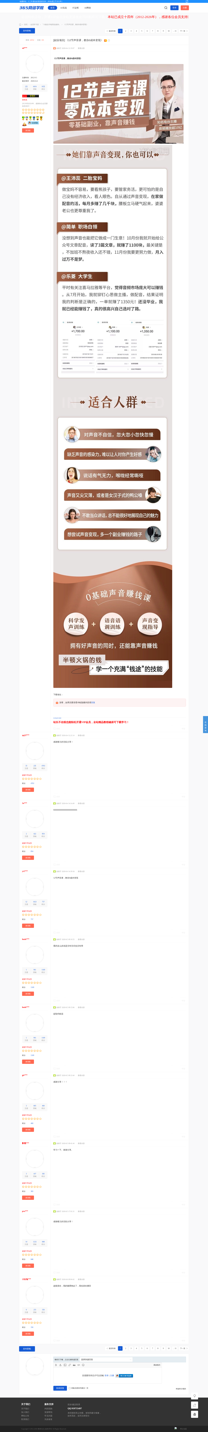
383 (43, 1174)
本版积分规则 (181, 1389)
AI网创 (87, 8)
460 (43, 1106)
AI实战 (63, 8)
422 (35, 834)
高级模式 (157, 1365)
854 (43, 834)
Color (60, 1365)
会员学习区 (34, 24)
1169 (43, 970)
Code (78, 1365)
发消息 (28, 130)
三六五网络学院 (20, 25)
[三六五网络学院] (31, 8)
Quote (74, 1365)
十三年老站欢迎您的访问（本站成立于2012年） (45, 1)
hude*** (25, 939)
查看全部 (81, 48)
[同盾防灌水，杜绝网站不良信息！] (176, 1429)
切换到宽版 (187, 1)
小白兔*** (26, 1279)
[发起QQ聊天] (33, 124)
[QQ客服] (194, 1414)
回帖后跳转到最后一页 (79, 1388)
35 (26, 766)
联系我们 (25, 1419)
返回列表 (112, 31)
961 (35, 970)
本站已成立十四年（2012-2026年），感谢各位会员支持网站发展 (154, 17)
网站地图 (183, 1429)
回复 (93, 702)
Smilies (83, 1365)
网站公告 (25, 1416)
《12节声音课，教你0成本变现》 (75, 24)
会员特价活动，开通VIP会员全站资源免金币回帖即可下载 (63, 17)
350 (43, 1310)
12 (26, 902)
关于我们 (25, 1409)
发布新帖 (27, 31)
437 (35, 1174)
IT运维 (75, 8)
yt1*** (25, 871)
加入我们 (25, 1412)
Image (65, 1365)
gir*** (24, 1075)
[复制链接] (109, 41)
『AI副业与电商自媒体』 (51, 24)
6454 (35, 87)
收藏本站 (23, 1)
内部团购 (48, 1409)
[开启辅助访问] (182, 1)
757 (43, 902)
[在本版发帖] (194, 1405)
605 (35, 1106)
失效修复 (48, 1419)
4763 (43, 766)
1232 (35, 1242)
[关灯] (194, 1395)
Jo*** (24, 803)
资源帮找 (48, 1412)
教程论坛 (41, 1429)
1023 (35, 902)
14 (26, 1242)
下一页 (182, 31)
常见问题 (48, 1416)
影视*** (25, 1143)
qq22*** (25, 735)
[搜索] (165, 7)
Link (69, 1365)
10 (169, 31)
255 (35, 1310)
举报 (183, 729)
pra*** (25, 1211)
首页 (52, 8)
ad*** (24, 48)
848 (43, 1242)
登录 (174, 8)
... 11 (174, 31)
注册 (185, 8)
